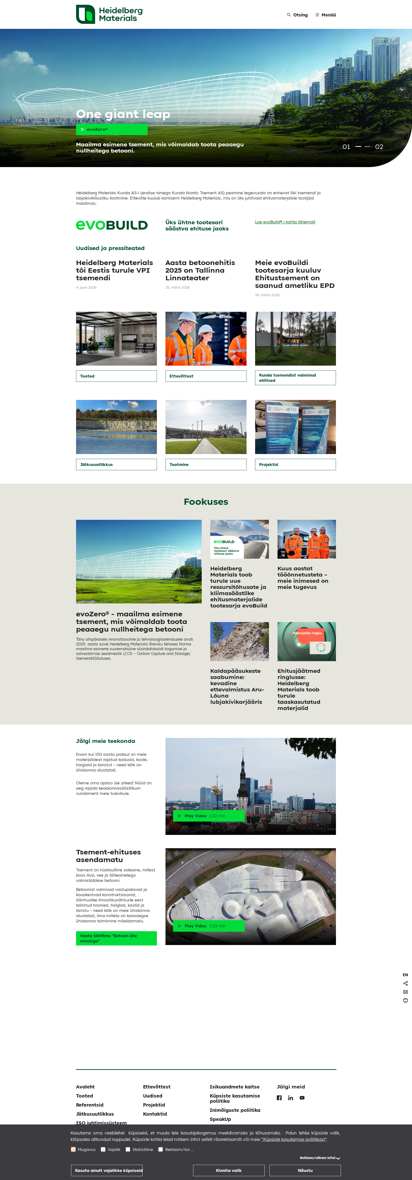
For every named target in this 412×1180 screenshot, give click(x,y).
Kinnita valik (229, 1170)
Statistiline (143, 1149)
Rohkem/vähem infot (317, 1158)
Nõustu (305, 1170)
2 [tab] (367, 146)
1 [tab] (358, 146)
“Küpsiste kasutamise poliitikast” (293, 1139)
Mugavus (87, 1149)
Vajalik (114, 1149)
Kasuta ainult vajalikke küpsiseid (109, 1170)
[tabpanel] (206, 98)
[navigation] (405, 974)
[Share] (405, 983)
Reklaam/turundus (179, 1149)
